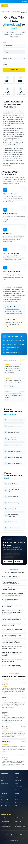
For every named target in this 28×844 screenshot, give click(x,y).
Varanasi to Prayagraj (6, 826)
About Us (17, 777)
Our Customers (5, 803)
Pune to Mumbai (5, 821)
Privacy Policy (19, 786)
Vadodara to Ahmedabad (4, 818)
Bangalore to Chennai (20, 826)
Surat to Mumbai (19, 817)
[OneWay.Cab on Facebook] (7, 834)
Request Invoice (19, 803)
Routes (8, 11)
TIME (5, 62)
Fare (16, 797)
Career (17, 783)
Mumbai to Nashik (19, 824)
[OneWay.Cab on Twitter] (16, 834)
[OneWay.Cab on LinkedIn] (21, 834)
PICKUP (4, 42)
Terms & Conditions (6, 806)
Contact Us (18, 780)
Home (3, 11)
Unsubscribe (4, 783)
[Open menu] (25, 5)
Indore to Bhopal (5, 824)
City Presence (19, 806)
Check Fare (14, 70)
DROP (4, 49)
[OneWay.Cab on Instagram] (11, 834)
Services (3, 797)
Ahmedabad (15, 11)
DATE (5, 55)
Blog (2, 780)
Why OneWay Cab (20, 789)
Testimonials (4, 800)
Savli (6, 478)
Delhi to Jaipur (18, 821)
